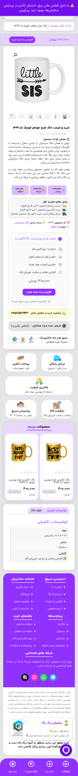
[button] (15, 55)
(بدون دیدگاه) (45, 134)
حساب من (50, 771)
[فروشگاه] (66, 764)
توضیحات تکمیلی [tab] (56, 510)
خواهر (54, 227)
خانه (69, 26)
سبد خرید (12, 771)
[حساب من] (50, 764)
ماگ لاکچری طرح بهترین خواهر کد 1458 (57, 481)
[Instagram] (34, 677)
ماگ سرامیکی (57, 26)
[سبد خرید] (13, 764)
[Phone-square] (25, 677)
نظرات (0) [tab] (36, 510)
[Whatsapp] (43, 677)
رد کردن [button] (24, 10)
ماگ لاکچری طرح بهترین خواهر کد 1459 (22, 481)
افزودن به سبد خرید (22, 39)
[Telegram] (53, 677)
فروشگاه (66, 771)
